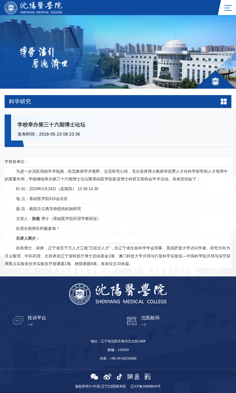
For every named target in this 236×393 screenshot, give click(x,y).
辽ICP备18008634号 (145, 386)
